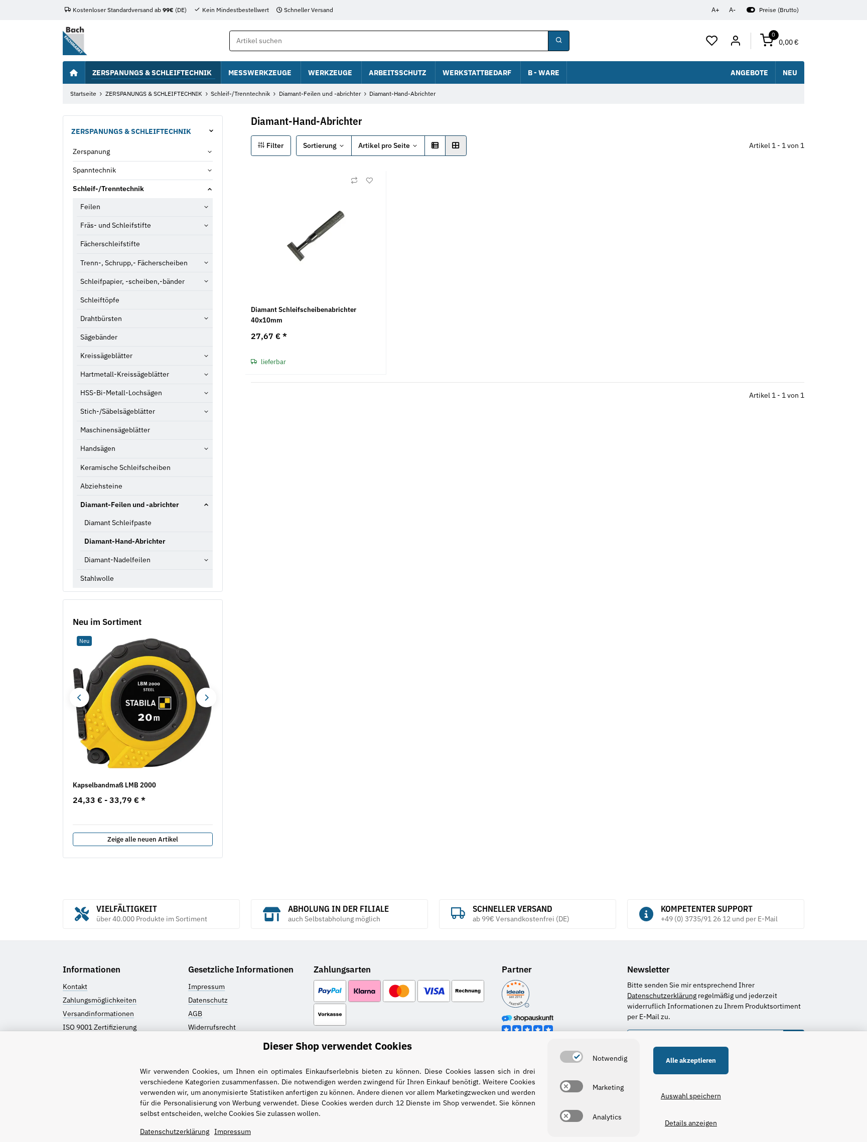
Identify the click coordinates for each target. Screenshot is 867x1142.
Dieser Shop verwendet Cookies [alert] (337, 1046)
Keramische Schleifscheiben (125, 467)
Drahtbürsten (101, 318)
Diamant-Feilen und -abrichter (129, 504)
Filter (274, 145)
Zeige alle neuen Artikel (142, 839)
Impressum (206, 986)
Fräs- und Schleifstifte (115, 225)
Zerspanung (91, 151)
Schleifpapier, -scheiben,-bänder (132, 281)
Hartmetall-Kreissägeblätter (124, 374)
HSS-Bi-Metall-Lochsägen (121, 392)
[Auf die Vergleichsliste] (354, 180)
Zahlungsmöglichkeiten (99, 1000)
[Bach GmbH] (75, 41)
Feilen (90, 206)
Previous (79, 697)
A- (732, 10)
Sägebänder (98, 337)
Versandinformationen (98, 1013)
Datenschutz (208, 1000)
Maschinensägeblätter (115, 429)
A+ (715, 10)
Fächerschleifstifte (110, 243)
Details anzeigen (691, 1122)
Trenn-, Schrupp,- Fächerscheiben (134, 262)
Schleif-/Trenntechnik (108, 188)
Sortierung (320, 145)
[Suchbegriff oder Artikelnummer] (558, 41)
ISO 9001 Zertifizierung (99, 1027)
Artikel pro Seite (384, 145)
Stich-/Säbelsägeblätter (117, 411)
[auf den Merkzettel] (369, 180)
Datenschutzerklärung (661, 995)
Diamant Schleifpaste (118, 522)
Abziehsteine (101, 486)
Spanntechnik (94, 170)
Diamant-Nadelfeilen (117, 559)
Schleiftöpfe (99, 299)
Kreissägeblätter (106, 355)
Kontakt (75, 986)
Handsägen (97, 448)
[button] (712, 41)
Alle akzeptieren (691, 1060)
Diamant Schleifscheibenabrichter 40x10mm (303, 314)
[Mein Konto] (735, 41)
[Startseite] (74, 72)
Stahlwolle (97, 578)
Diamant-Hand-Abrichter (125, 541)
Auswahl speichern (691, 1095)
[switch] (571, 1057)
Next (206, 697)
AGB (195, 1013)
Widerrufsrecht (212, 1027)
